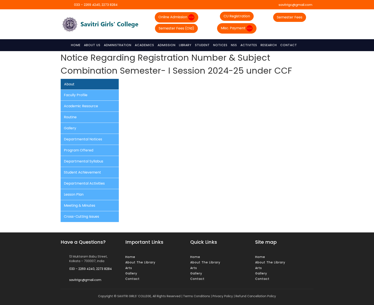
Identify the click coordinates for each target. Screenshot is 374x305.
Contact (288, 45)
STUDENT (202, 45)
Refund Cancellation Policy (255, 296)
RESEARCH (269, 45)
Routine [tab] (70, 117)
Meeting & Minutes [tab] (79, 205)
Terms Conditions (196, 296)
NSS (234, 45)
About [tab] (69, 84)
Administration (117, 45)
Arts (128, 268)
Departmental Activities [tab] (84, 183)
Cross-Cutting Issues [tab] (81, 216)
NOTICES (220, 45)
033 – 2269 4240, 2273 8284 (95, 4)
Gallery (131, 273)
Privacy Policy (223, 296)
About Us (92, 45)
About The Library (140, 262)
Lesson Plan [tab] (74, 194)
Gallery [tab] (70, 128)
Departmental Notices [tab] (83, 139)
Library (185, 45)
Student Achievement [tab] (82, 172)
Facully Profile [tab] (75, 94)
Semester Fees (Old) (176, 28)
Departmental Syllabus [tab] (83, 161)
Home (76, 45)
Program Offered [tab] (78, 150)
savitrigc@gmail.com (295, 4)
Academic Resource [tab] (81, 106)
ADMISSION (167, 45)
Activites (248, 45)
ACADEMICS (144, 45)
